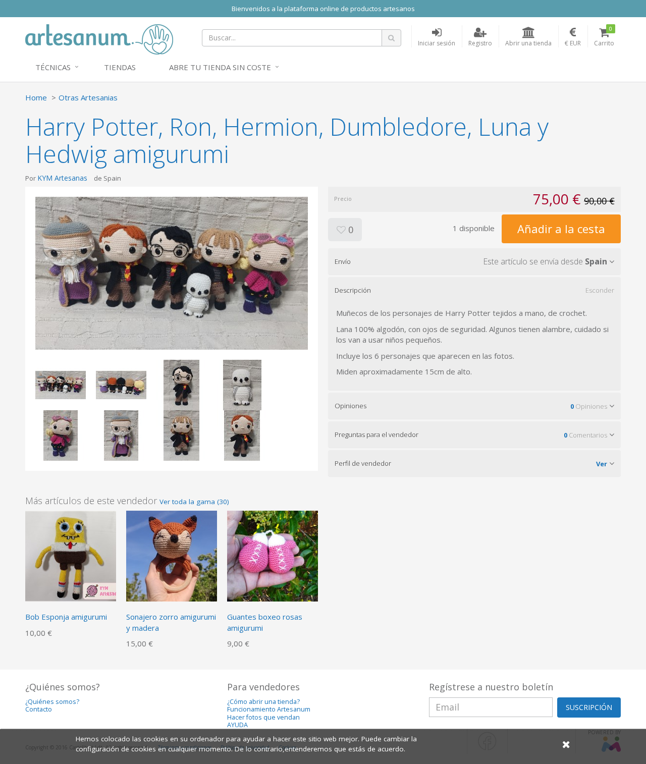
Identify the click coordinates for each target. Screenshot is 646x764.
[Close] (566, 744)
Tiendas (120, 67)
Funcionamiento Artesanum (268, 709)
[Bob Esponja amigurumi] (70, 556)
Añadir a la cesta (561, 228)
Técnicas (53, 67)
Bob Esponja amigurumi (66, 617)
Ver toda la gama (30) (194, 501)
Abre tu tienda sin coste (220, 67)
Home (36, 97)
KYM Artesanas (62, 178)
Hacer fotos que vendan (263, 717)
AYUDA (237, 725)
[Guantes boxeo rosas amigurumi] (272, 556)
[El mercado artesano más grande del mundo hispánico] (99, 38)
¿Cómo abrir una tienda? (263, 701)
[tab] (474, 261)
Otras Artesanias (88, 97)
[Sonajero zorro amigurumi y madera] (171, 556)
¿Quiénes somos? (52, 701)
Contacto (38, 709)
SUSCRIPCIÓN (589, 707)
